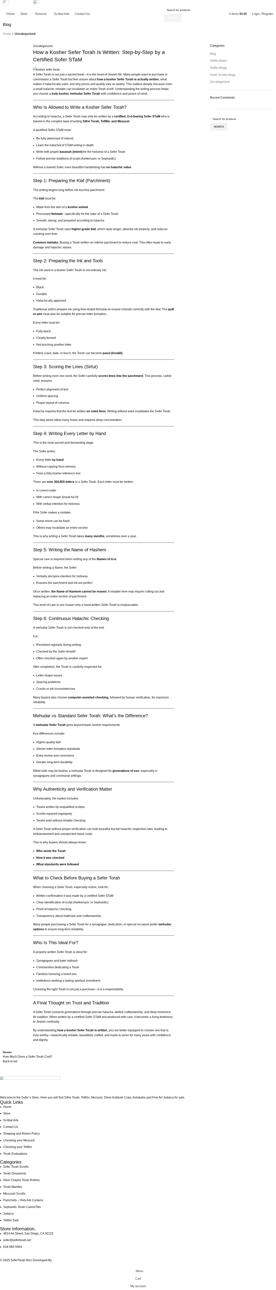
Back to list (10, 1061)
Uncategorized (25, 33)
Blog (213, 53)
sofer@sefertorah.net (55, 3)
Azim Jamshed (63, 1260)
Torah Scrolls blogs (222, 74)
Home (7, 33)
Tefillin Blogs (218, 67)
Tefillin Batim (218, 60)
